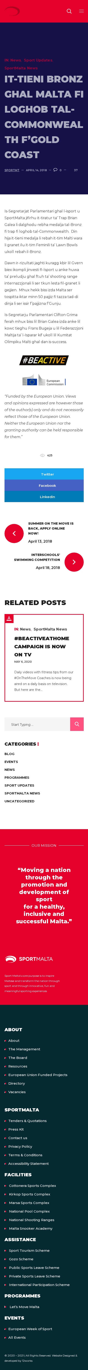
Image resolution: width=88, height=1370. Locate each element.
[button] (69, 11)
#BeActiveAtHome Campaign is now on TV (41, 646)
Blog (9, 754)
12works (27, 1360)
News (15, 60)
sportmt (12, 170)
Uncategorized (20, 801)
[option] (44, 658)
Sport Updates (38, 60)
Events (11, 762)
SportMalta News (21, 68)
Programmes (17, 778)
